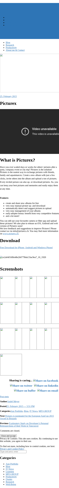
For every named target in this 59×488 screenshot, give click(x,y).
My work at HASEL (49, 35)
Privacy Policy (52, 37)
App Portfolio (16, 411)
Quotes (9, 479)
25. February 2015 (8, 96)
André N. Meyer (16, 5)
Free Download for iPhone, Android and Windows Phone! (26, 247)
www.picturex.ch (10, 233)
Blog (8, 17)
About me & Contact (15, 25)
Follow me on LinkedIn (48, 32)
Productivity (11, 22)
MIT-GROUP (45, 411)
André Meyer (13, 401)
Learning (10, 471)
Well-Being (11, 484)
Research (10, 20)
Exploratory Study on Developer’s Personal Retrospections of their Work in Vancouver (24, 424)
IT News (34, 411)
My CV (55, 30)
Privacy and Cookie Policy (12, 449)
